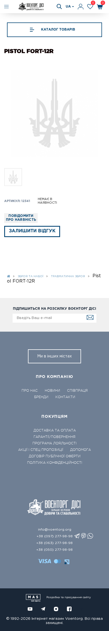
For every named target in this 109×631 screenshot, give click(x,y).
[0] (90, 6)
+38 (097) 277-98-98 (55, 536)
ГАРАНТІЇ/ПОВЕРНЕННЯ (54, 437)
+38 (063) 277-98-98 (54, 543)
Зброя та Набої (30, 276)
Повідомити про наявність (21, 217)
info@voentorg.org (54, 529)
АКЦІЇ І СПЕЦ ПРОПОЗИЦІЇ (40, 450)
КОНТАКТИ (65, 397)
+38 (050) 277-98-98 (54, 549)
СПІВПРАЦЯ (77, 391)
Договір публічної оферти (54, 456)
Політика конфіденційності (54, 463)
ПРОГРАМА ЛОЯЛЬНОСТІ (54, 443)
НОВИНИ (52, 391)
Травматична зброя (68, 276)
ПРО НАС (30, 391)
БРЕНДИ (41, 397)
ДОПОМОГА (80, 450)
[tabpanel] (54, 113)
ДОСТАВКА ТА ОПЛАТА (55, 430)
